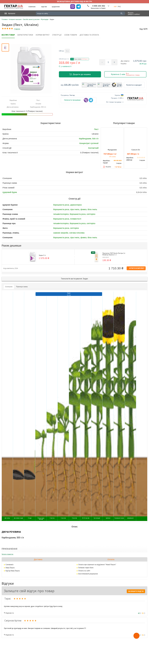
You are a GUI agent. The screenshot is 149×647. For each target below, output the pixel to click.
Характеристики (25, 35)
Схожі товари (70, 35)
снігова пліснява (76, 233)
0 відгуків (142, 160)
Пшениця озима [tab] (22, 286)
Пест (96, 129)
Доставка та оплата (89, 35)
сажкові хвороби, (61, 233)
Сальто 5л (135, 150)
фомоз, (84, 209)
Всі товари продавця (113, 102)
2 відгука (17, 29)
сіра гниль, (75, 209)
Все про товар (8, 35)
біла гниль (92, 209)
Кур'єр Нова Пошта (13, 571)
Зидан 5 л (42, 255)
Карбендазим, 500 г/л (88, 139)
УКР (115, 6)
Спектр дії (57, 35)
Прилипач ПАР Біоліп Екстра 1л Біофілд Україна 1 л (113, 254)
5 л (67, 51)
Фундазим (112, 150)
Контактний (93, 148)
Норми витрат (43, 35)
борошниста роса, (61, 205)
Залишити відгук (136, 591)
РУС (119, 6)
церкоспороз (76, 205)
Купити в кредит (134, 85)
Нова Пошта (10, 568)
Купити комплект (137, 268)
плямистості (75, 219)
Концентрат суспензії (88, 143)
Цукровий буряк (10, 192)
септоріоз (91, 214)
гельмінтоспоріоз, (61, 214)
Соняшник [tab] (8, 286)
